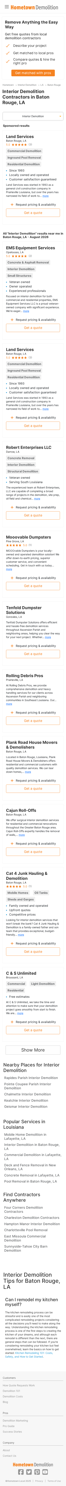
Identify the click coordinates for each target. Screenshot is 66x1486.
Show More (33, 1050)
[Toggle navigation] (7, 7)
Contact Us (9, 1455)
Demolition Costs (13, 1396)
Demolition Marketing (15, 1420)
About (6, 1450)
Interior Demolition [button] (33, 116)
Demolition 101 (11, 1390)
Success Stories (12, 1431)
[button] (21, 1472)
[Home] (34, 7)
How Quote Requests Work (19, 1385)
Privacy (39, 1481)
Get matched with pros (33, 73)
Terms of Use (54, 1481)
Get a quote (33, 213)
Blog (5, 1401)
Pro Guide (8, 1426)
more (46, 195)
